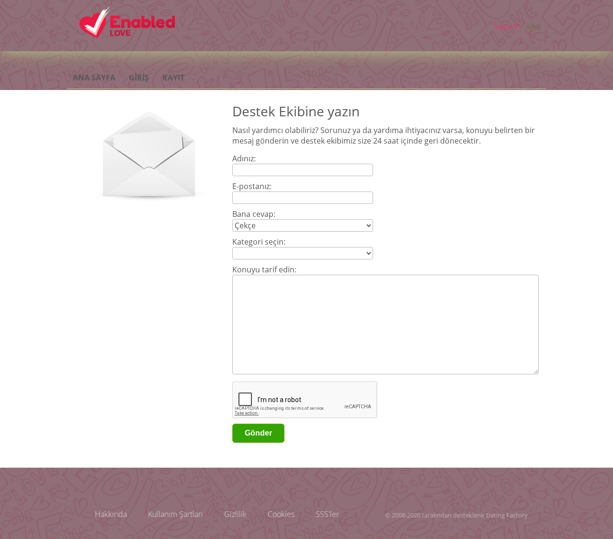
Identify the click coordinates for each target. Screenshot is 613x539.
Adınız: (244, 158)
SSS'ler (327, 514)
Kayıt (173, 77)
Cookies (281, 514)
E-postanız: (252, 186)
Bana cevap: (253, 214)
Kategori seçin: (258, 241)
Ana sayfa (94, 77)
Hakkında (111, 514)
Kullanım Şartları (175, 514)
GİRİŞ (533, 26)
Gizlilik (235, 514)
